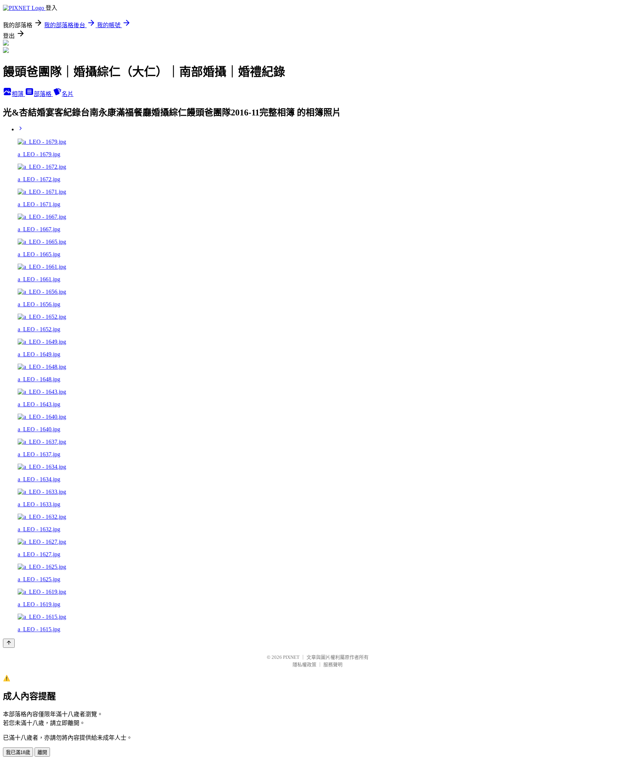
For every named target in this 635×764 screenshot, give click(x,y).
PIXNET (291, 657)
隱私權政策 (304, 664)
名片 (67, 94)
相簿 (18, 94)
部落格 (43, 94)
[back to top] (9, 643)
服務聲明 (332, 664)
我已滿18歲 (18, 752)
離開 (42, 752)
